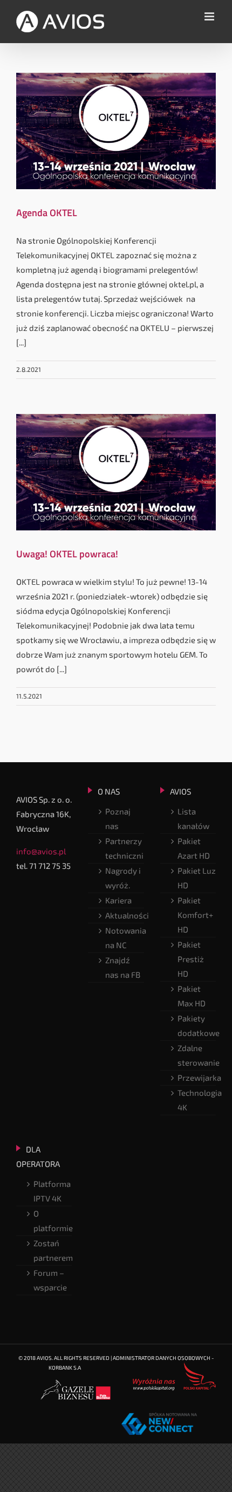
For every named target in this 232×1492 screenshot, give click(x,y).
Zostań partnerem (52, 1250)
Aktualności (124, 915)
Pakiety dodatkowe (197, 1025)
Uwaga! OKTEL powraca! (67, 554)
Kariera (118, 900)
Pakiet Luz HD (197, 878)
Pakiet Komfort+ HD (195, 914)
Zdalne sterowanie (197, 1055)
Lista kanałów (193, 818)
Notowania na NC (124, 937)
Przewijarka (197, 1077)
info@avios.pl (41, 851)
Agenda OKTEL (46, 212)
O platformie (52, 1220)
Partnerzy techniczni (124, 848)
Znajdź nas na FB (122, 967)
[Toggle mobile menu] (210, 16)
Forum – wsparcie (50, 1280)
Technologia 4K (197, 1100)
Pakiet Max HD (192, 996)
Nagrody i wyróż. (123, 878)
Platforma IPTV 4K (52, 1191)
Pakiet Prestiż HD (191, 959)
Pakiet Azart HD (194, 848)
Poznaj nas (118, 818)
